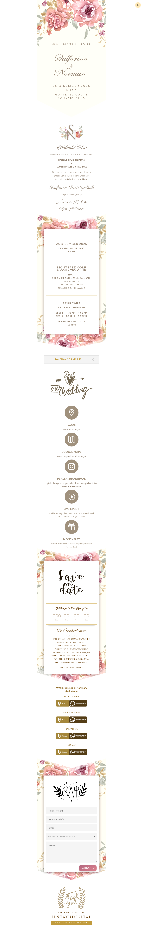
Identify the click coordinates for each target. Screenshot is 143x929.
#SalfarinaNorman (71, 478)
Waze (71, 425)
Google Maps (71, 451)
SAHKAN (86, 868)
